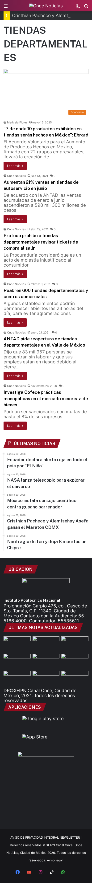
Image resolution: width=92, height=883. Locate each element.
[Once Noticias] (46, 5)
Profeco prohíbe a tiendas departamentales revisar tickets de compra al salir (41, 242)
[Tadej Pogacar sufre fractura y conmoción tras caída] (46, 678)
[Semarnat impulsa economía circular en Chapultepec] (74, 678)
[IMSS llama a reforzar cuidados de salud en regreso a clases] (46, 661)
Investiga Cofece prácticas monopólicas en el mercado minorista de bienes (46, 398)
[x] (74, 872)
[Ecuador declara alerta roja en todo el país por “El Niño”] (17, 644)
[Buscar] (86, 7)
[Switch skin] (77, 7)
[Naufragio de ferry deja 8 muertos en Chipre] (17, 661)
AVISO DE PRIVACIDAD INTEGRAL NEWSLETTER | (46, 837)
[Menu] (6, 7)
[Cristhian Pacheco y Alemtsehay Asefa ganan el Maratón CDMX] (74, 644)
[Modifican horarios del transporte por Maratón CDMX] (74, 661)
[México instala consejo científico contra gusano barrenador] (46, 644)
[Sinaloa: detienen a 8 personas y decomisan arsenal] (17, 678)
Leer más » (15, 166)
